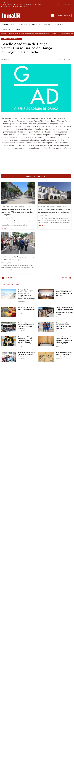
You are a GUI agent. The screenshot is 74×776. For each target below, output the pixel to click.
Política (34, 25)
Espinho (7, 39)
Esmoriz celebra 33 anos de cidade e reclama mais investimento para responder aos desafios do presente (64, 311)
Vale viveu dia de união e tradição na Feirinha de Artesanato (26, 354)
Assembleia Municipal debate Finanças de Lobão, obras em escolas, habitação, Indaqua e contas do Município (64, 340)
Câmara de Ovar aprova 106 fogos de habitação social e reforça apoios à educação (64, 292)
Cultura (6, 29)
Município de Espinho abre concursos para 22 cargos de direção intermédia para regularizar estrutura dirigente (54, 209)
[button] (52, 15)
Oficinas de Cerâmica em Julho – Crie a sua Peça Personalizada (64, 354)
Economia (47, 25)
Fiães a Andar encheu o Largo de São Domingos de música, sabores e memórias (26, 325)
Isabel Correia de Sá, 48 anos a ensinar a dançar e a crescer (26, 309)
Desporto (21, 25)
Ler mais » (4, 228)
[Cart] (59, 4)
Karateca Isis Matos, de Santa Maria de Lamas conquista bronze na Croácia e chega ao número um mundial (26, 340)
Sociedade (59, 25)
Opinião (17, 29)
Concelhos (7, 25)
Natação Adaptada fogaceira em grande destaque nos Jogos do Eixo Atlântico (63, 325)
